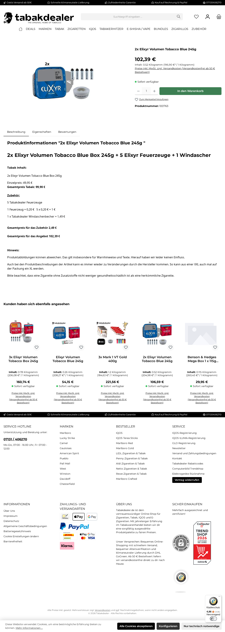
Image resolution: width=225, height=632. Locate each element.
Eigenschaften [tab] (41, 131)
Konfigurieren (168, 626)
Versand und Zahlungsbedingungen (194, 453)
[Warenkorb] (217, 16)
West (63, 468)
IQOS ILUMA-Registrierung (188, 438)
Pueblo (64, 458)
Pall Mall (65, 463)
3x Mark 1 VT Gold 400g (112, 359)
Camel (64, 443)
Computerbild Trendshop (187, 468)
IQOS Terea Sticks (127, 438)
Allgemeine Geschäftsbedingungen (25, 526)
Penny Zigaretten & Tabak (132, 458)
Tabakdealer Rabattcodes (187, 463)
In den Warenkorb (190, 91)
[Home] (20, 29)
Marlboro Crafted (126, 478)
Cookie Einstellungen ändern (21, 536)
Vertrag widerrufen (187, 479)
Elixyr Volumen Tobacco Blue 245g (68, 359)
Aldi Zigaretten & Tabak (130, 463)
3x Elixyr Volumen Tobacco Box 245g (23, 359)
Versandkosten (102, 610)
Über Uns (9, 510)
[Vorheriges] (6, 355)
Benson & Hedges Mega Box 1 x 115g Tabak (202, 359)
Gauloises (66, 448)
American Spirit (69, 453)
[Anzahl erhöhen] (154, 91)
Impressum (11, 516)
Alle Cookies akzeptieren (136, 626)
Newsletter (179, 448)
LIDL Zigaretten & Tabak (131, 453)
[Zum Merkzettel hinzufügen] (36, 347)
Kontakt (177, 458)
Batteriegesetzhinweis (17, 531)
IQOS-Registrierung (184, 433)
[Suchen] (179, 16)
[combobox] (128, 16)
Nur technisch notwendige (201, 626)
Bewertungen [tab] (67, 131)
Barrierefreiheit (13, 541)
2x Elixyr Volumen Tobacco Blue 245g (157, 359)
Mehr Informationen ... (29, 628)
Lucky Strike (67, 438)
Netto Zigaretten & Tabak (131, 468)
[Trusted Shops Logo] (181, 581)
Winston (65, 473)
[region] (65, 83)
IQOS (119, 433)
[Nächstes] (218, 355)
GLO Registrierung (183, 443)
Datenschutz (11, 521)
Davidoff (65, 478)
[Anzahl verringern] (138, 91)
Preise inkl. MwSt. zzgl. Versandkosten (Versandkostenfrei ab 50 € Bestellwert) (175, 70)
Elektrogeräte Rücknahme (188, 473)
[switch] (213, 619)
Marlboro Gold (125, 448)
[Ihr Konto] (207, 16)
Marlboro (65, 433)
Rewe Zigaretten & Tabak (131, 473)
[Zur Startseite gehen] (39, 16)
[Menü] (219, 597)
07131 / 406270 (15, 439)
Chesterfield (67, 484)
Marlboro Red (124, 443)
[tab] (16, 132)
